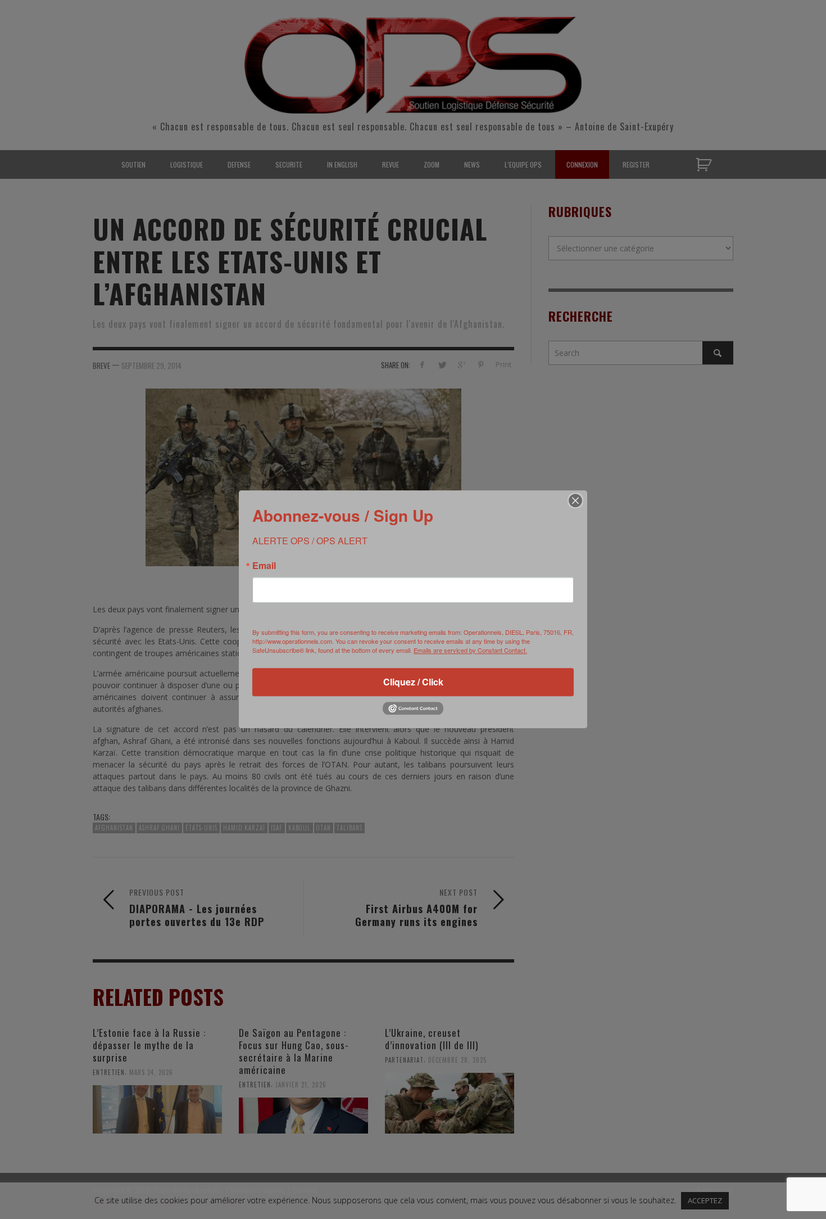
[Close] (575, 500)
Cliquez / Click (413, 681)
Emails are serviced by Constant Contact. (470, 649)
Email (264, 565)
